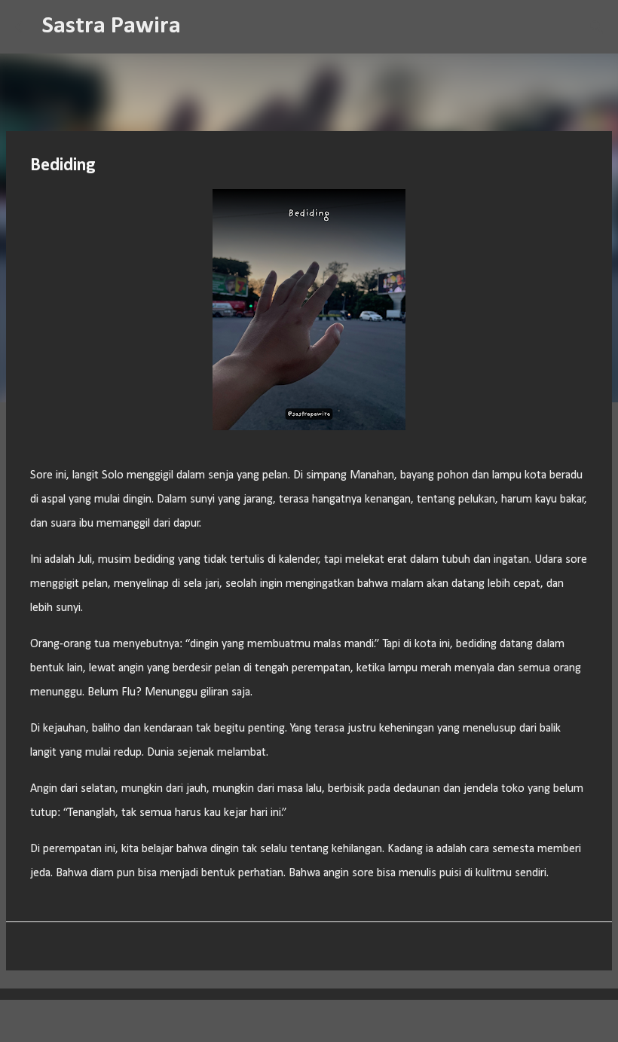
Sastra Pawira (111, 26)
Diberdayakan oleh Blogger (318, 1021)
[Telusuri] (202, 27)
